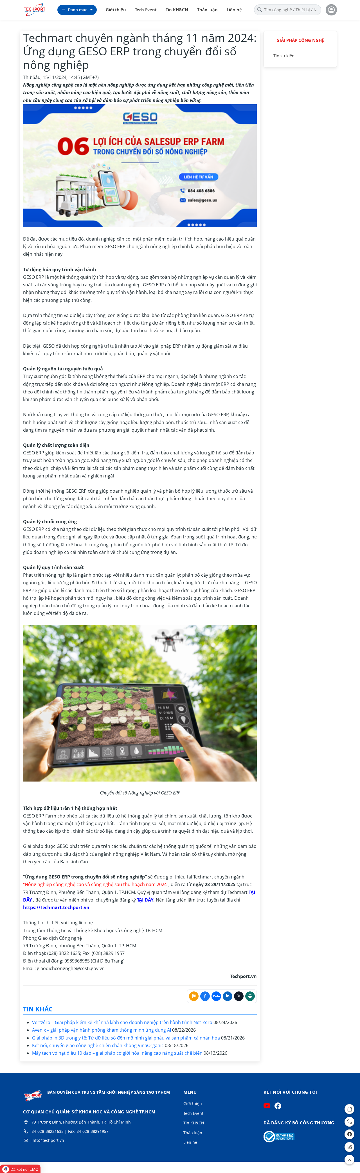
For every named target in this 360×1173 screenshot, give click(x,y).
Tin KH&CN (177, 9)
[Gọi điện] (349, 1122)
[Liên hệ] (349, 1147)
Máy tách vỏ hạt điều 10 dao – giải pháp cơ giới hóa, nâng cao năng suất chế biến (118, 1053)
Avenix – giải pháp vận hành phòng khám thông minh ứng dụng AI (102, 1030)
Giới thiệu (116, 9)
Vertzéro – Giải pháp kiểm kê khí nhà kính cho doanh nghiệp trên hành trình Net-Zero (122, 1022)
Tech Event (146, 9)
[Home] (349, 1109)
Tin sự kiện (283, 55)
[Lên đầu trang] (349, 1160)
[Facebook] (349, 1134)
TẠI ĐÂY (145, 900)
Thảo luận (207, 9)
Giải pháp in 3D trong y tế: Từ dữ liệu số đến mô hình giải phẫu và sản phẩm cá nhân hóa (126, 1038)
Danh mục (77, 9)
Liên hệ (234, 9)
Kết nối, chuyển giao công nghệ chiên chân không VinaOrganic (98, 1045)
